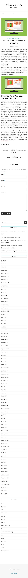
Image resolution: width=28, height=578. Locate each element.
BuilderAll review (5, 141)
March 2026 (4, 270)
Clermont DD (14, 4)
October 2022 (4, 345)
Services (3, 544)
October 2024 (4, 279)
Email (3, 180)
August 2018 (4, 487)
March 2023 (4, 330)
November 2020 (5, 402)
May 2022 (3, 361)
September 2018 (5, 484)
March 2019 (4, 465)
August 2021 (4, 383)
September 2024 (5, 282)
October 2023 (4, 308)
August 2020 (4, 412)
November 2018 (5, 478)
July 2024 (3, 289)
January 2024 (4, 301)
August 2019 (4, 449)
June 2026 (3, 264)
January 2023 (4, 336)
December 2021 (5, 374)
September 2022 (5, 349)
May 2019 (3, 459)
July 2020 (3, 415)
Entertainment (4, 513)
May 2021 (3, 393)
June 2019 (3, 456)
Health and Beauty (5, 525)
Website (3, 186)
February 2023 (4, 333)
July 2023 (3, 317)
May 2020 (3, 421)
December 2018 (5, 474)
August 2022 (4, 352)
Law (2, 535)
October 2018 (4, 481)
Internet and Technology (14, 38)
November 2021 (5, 377)
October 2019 (4, 443)
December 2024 (5, 276)
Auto (2, 503)
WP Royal (17, 569)
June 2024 (3, 292)
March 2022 (4, 364)
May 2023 (3, 323)
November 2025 (5, 273)
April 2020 (3, 424)
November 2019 (5, 440)
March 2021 (4, 396)
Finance (3, 516)
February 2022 (4, 367)
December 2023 (5, 304)
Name (3, 174)
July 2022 (3, 355)
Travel (2, 547)
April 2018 (3, 490)
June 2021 (3, 389)
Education (3, 509)
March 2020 (4, 427)
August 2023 (4, 314)
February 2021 (4, 399)
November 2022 (5, 342)
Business (3, 506)
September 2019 (5, 446)
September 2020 (5, 408)
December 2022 (5, 339)
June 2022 (3, 358)
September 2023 (5, 311)
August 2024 (4, 286)
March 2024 (4, 295)
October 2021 (4, 380)
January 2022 (4, 371)
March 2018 (4, 493)
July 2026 (3, 260)
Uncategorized (4, 550)
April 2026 (3, 267)
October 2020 (4, 405)
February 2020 (4, 430)
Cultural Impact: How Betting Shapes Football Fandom (14, 251)
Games (3, 522)
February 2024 (4, 298)
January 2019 (4, 471)
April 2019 (3, 462)
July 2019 (3, 452)
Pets (2, 538)
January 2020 (4, 434)
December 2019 (5, 437)
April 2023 (3, 326)
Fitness (3, 519)
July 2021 (3, 386)
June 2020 (3, 418)
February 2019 (4, 468)
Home (2, 528)
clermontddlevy (6, 144)
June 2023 (3, 320)
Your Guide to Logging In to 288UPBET (10, 237)
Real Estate (4, 541)
